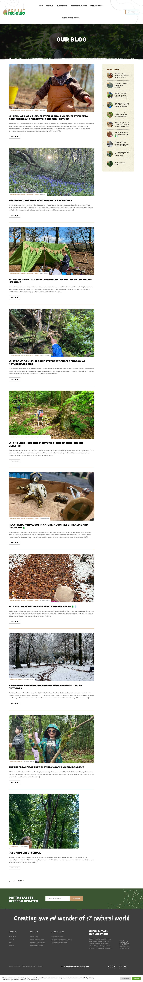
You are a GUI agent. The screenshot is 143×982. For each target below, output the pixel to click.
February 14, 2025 (44, 355)
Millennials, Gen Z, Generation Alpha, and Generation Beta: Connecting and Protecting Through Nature (49, 117)
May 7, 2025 (42, 110)
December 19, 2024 (28, 679)
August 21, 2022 (23, 846)
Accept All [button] (136, 978)
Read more (14, 136)
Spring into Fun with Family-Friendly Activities (40, 200)
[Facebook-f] (109, 967)
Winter (37, 110)
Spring (37, 194)
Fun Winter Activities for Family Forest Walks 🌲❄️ (43, 606)
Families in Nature (15, 110)
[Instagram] (120, 967)
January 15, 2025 (44, 518)
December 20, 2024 (45, 600)
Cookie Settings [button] (125, 978)
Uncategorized (14, 846)
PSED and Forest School (25, 852)
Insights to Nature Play (27, 110)
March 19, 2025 (43, 273)
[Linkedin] (125, 967)
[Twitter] (114, 967)
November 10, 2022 (29, 761)
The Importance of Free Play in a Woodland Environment (46, 767)
